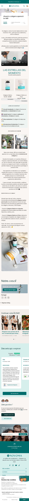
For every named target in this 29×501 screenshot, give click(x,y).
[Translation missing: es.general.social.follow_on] (10, 465)
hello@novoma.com (9, 414)
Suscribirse (23, 434)
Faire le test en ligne (10, 289)
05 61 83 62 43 (7, 418)
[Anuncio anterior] (1, 1)
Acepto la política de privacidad (10, 437)
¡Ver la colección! (14, 230)
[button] (2, 6)
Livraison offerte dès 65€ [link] (14, 446)
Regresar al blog (6, 302)
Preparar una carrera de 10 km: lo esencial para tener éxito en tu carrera (10, 332)
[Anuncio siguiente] (27, 1)
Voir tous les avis (14, 393)
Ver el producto (10, 99)
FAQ (22, 409)
